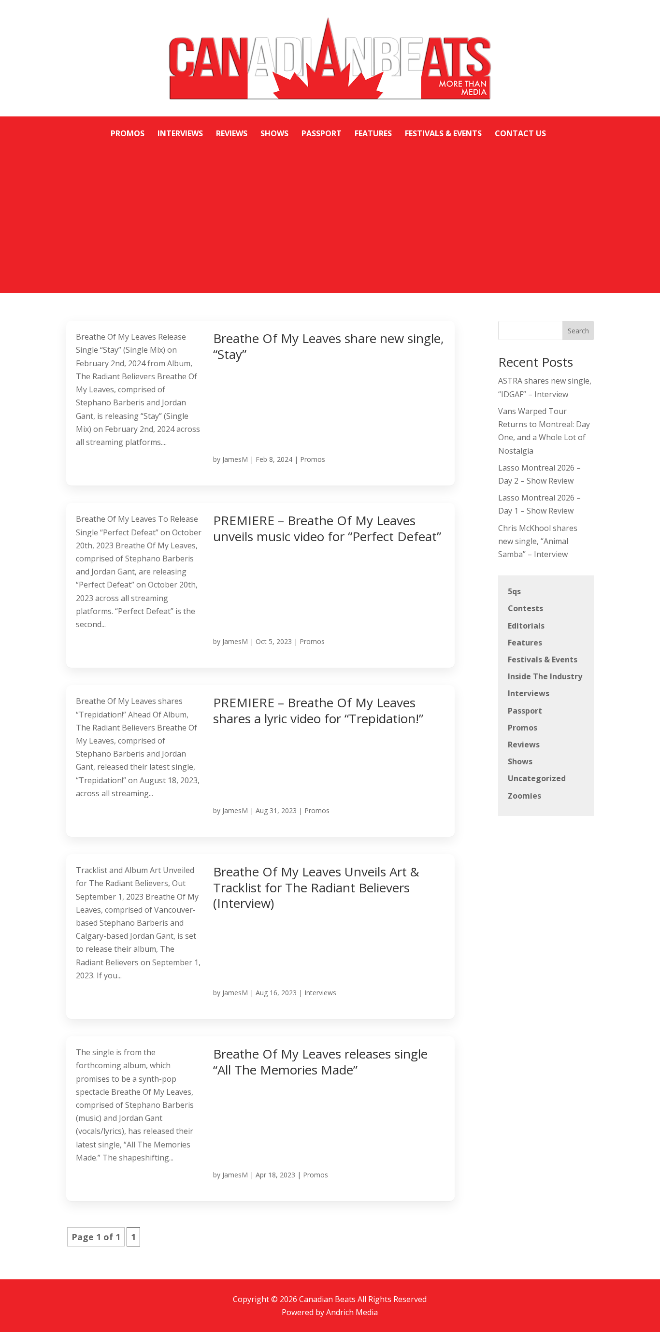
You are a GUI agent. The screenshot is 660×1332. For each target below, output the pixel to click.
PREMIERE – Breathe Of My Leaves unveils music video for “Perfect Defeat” (327, 528)
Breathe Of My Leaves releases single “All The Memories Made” (320, 1061)
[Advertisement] (330, 213)
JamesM (235, 459)
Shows (520, 761)
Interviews (320, 992)
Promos (312, 459)
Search (578, 330)
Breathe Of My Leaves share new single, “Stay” (328, 346)
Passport (525, 710)
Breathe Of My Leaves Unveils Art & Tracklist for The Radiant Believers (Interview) (316, 887)
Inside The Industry (545, 676)
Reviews (524, 744)
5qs (514, 591)
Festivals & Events (542, 659)
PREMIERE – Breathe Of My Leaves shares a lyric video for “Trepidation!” (318, 710)
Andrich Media (352, 1312)
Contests (525, 608)
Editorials (526, 625)
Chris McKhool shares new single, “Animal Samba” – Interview (537, 541)
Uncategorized (537, 778)
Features (525, 642)
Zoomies (524, 795)
